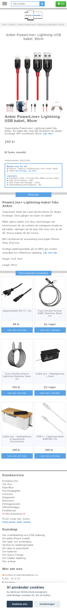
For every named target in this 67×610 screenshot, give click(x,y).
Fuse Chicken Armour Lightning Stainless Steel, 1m (17, 376)
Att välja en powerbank (15, 548)
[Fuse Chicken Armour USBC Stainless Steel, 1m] (50, 292)
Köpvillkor (8, 487)
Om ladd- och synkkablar (17, 541)
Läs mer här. (50, 252)
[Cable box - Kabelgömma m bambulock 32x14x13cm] (17, 418)
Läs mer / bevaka (50, 330)
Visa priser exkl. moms (16, 522)
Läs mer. (48, 133)
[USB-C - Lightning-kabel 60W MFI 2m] (50, 418)
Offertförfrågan (10, 507)
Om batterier (9, 551)
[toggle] (6, 4)
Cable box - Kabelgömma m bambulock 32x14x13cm (17, 439)
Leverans (7, 494)
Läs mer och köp (17, 330)
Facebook (9, 582)
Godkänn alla (19, 604)
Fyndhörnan (9, 510)
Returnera (8, 500)
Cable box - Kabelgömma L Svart (50, 374)
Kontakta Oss (10, 481)
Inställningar (47, 604)
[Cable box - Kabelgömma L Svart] (50, 355)
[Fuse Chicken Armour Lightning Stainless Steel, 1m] (17, 355)
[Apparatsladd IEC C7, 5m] (17, 292)
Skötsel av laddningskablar (18, 545)
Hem (4, 24)
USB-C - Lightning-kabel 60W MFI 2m (50, 437)
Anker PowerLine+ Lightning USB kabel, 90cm (41, 24)
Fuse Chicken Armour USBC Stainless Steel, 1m (50, 313)
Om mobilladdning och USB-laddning (23, 535)
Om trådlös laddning (14, 558)
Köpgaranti (8, 497)
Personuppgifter (11, 490)
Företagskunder (11, 504)
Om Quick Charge (12, 554)
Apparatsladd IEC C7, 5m (17, 310)
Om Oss (7, 484)
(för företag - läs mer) (26, 171)
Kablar (12, 24)
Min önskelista (13, 513)
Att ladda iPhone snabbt (16, 538)
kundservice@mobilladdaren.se (21, 575)
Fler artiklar (9, 561)
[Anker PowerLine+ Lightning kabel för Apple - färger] (33, 71)
